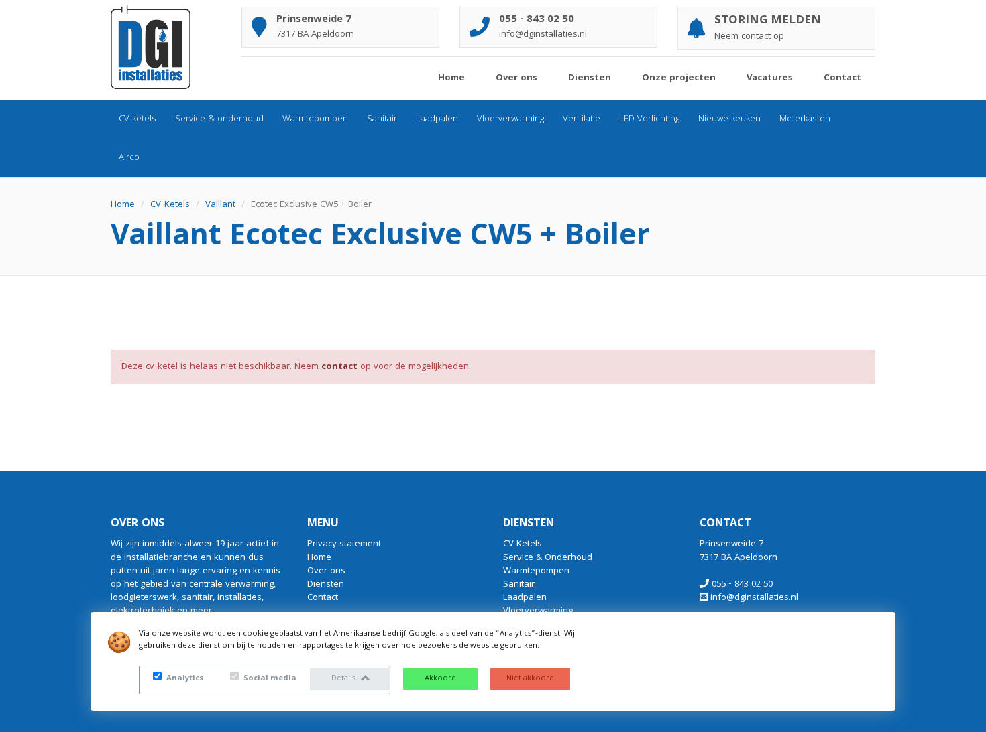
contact (339, 367)
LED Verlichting (649, 119)
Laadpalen (437, 119)
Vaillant (220, 205)
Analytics (183, 678)
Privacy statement (344, 544)
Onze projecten (679, 78)
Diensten (589, 78)
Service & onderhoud (219, 119)
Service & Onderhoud (547, 558)
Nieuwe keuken (729, 119)
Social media (268, 678)
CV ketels (137, 119)
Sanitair (382, 119)
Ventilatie (581, 119)
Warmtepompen (315, 119)
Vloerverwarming (510, 119)
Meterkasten (804, 119)
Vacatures (770, 78)
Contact (842, 78)
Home (451, 78)
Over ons (516, 78)
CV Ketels (522, 544)
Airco (129, 158)
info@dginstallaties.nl (754, 598)
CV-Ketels (170, 205)
